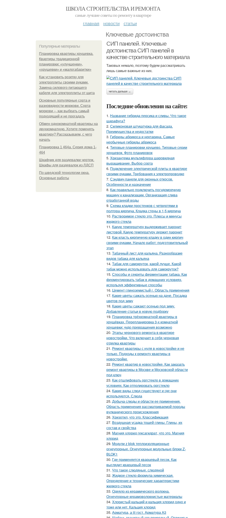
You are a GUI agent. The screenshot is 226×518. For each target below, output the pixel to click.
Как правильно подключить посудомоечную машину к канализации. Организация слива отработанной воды (143, 195)
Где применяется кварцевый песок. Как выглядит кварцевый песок (141, 462)
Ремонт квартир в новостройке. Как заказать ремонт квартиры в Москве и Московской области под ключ (147, 369)
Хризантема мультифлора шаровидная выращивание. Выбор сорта (140, 160)
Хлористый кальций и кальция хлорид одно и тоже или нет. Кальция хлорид (146, 504)
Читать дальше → (120, 91)
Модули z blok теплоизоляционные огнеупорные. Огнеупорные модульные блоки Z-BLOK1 (146, 449)
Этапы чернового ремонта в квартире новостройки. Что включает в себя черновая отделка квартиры (142, 338)
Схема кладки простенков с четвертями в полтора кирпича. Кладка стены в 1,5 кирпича (143, 208)
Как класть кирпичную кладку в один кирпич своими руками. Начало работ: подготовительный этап (147, 242)
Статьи (130, 23)
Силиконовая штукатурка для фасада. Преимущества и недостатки (139, 129)
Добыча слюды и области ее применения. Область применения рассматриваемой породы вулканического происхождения (145, 406)
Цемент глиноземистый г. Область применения (150, 290)
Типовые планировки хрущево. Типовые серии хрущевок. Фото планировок (146, 150)
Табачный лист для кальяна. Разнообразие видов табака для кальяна (144, 256)
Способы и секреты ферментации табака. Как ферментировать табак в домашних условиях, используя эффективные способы (146, 279)
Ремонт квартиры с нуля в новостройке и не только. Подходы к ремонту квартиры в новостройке (145, 353)
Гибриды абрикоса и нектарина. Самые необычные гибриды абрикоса (140, 139)
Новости (111, 23)
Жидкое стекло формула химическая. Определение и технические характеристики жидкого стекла (142, 480)
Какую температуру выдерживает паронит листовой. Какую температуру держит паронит (144, 229)
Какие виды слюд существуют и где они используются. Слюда (141, 393)
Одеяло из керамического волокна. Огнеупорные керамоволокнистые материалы (144, 494)
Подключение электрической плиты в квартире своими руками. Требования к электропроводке (146, 171)
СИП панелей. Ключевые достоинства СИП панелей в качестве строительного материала (147, 50)
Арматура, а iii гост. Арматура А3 (139, 512)
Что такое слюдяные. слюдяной (138, 470)
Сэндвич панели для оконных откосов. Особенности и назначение (139, 182)
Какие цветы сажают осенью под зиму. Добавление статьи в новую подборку (140, 309)
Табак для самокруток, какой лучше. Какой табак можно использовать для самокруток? (143, 266)
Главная (91, 23)
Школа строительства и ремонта (113, 8)
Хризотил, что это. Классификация (140, 417)
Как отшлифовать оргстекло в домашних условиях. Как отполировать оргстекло (142, 383)
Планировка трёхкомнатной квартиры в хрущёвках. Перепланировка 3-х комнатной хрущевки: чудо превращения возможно (142, 322)
